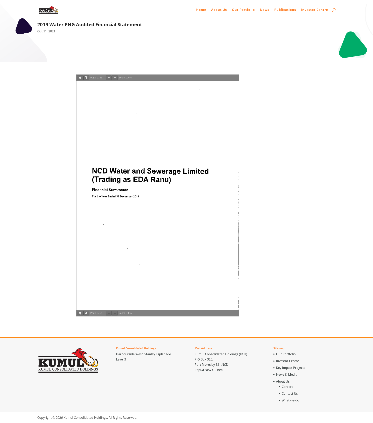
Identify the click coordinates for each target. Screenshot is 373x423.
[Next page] (86, 78)
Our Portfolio (243, 10)
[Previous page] (80, 78)
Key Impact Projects (290, 368)
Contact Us (290, 393)
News (264, 10)
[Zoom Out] (109, 78)
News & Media (286, 374)
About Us (219, 10)
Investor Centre (314, 10)
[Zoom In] (115, 78)
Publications (285, 10)
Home (201, 10)
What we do (290, 400)
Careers (287, 387)
